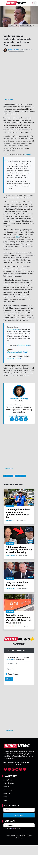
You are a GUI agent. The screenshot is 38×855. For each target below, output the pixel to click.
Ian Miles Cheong (13, 49)
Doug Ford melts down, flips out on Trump (17, 583)
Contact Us (6, 793)
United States (20, 476)
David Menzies (10, 520)
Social (5, 797)
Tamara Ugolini (10, 555)
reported (27, 154)
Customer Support (8, 790)
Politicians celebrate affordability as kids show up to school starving (19, 550)
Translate (18, 828)
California (8, 476)
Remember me (13, 674)
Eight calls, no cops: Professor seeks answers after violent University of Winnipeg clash (18, 619)
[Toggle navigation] (2, 3)
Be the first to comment (16, 51)
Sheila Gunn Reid (11, 626)
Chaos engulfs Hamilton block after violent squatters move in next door (18, 513)
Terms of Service (8, 783)
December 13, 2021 (14, 358)
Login (5, 800)
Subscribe (6, 786)
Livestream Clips (10, 588)
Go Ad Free (9, 99)
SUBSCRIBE (10, 659)
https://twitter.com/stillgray (19, 416)
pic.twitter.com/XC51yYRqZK (17, 352)
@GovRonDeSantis (23, 345)
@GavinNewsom (13, 329)
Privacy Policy (7, 780)
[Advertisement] (19, 78)
